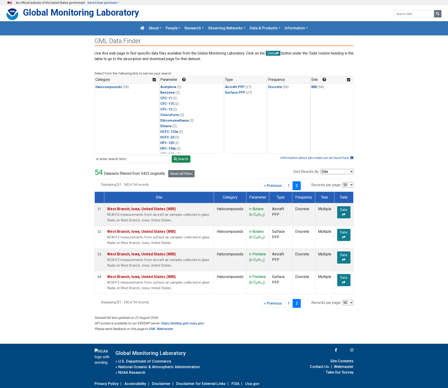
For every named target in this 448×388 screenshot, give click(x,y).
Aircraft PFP (235, 87)
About (154, 28)
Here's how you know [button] (102, 2)
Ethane (166, 126)
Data (343, 210)
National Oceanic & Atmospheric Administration (159, 367)
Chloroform (169, 115)
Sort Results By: (306, 171)
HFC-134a (168, 149)
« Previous (273, 185)
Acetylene (168, 87)
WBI (314, 87)
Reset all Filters (181, 173)
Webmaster (344, 366)
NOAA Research (131, 372)
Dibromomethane (174, 121)
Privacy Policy (106, 383)
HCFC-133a (169, 132)
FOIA (235, 383)
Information (295, 28)
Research (193, 28)
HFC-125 (167, 143)
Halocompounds (108, 87)
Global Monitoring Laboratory (81, 12)
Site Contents (342, 361)
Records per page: (326, 185)
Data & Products (264, 28)
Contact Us (319, 366)
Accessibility (135, 383)
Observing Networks (225, 28)
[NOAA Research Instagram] (346, 350)
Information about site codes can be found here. (315, 158)
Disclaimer (161, 383)
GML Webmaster (161, 329)
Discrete (275, 87)
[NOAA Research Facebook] (329, 350)
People (172, 28)
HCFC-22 (167, 137)
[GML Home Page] (142, 28)
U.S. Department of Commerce (144, 361)
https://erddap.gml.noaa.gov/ (182, 323)
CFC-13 (166, 109)
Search (182, 159)
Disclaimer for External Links (201, 383)
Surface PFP (235, 93)
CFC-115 (167, 104)
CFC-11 (166, 98)
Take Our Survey (340, 372)
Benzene (167, 93)
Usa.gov (252, 383)
